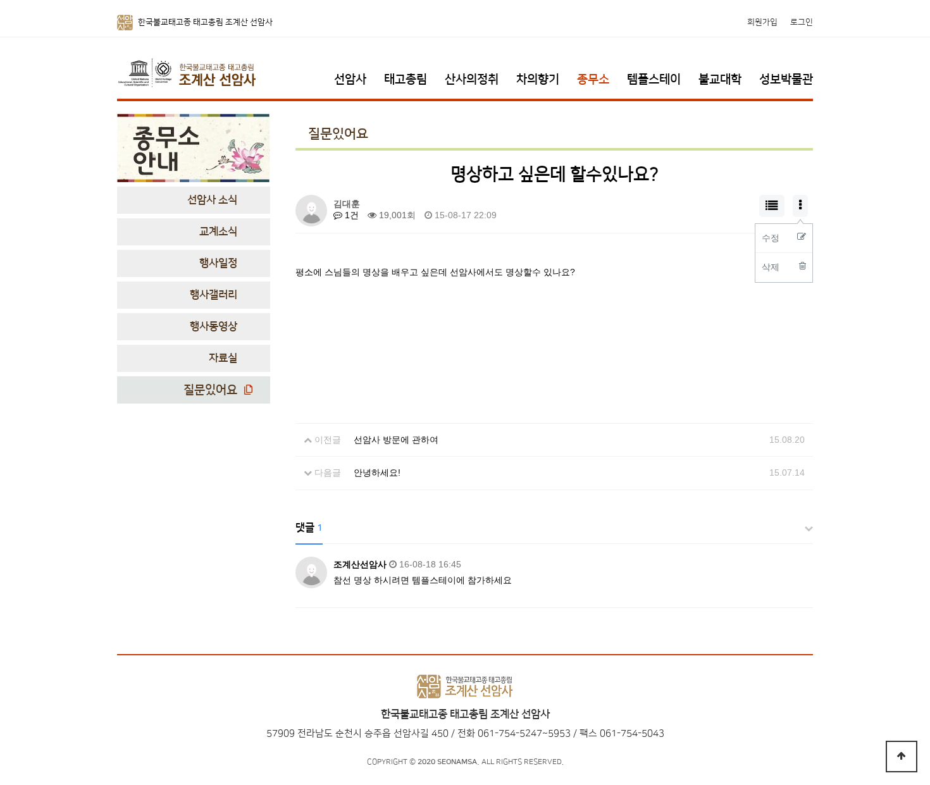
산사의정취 (472, 79)
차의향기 (537, 79)
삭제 (770, 267)
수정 (770, 238)
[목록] (771, 206)
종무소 (593, 79)
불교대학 (719, 79)
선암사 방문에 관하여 (396, 440)
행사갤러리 (213, 294)
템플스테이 (654, 79)
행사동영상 (213, 326)
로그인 (801, 22)
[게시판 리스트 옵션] (800, 206)
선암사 (350, 79)
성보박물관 (786, 79)
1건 (350, 215)
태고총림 (405, 79)
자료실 (223, 358)
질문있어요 (210, 390)
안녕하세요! (377, 472)
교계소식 (218, 231)
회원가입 (762, 22)
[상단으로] (901, 756)
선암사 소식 (212, 200)
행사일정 (218, 263)
